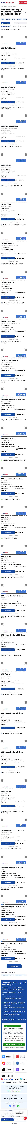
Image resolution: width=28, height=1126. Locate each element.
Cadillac (19, 19)
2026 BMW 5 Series (8, 48)
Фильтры (6, 23)
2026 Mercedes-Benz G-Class (12, 596)
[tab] (1, 436)
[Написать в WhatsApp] (18, 1106)
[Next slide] (26, 37)
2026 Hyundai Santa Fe (9, 360)
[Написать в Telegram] (10, 1106)
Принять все (7, 1119)
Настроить (14, 1123)
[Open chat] (25, 1118)
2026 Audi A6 (6, 165)
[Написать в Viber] (14, 1106)
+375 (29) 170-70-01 (14, 1098)
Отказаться (21, 1119)
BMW (13, 19)
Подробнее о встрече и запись (14, 1044)
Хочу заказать (8, 62)
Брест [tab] (20, 1082)
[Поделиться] (25, 12)
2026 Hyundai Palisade (9, 126)
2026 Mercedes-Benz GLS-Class (13, 399)
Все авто (6, 26)
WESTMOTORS (4, 6)
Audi (3, 19)
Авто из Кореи (12, 6)
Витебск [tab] (15, 1082)
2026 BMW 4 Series (8, 87)
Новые (15, 26)
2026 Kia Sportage (8, 321)
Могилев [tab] (8, 1082)
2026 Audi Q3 (6, 557)
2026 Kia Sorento (7, 282)
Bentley (8, 19)
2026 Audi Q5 (6, 204)
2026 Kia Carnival (7, 243)
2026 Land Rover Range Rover (12, 479)
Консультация (23, 2)
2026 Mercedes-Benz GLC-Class (13, 830)
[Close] (25, 1111)
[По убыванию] (15, 23)
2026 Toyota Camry (8, 438)
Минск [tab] (2, 1082)
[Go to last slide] (2, 37)
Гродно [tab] (26, 1082)
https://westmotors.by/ (15, 1091)
